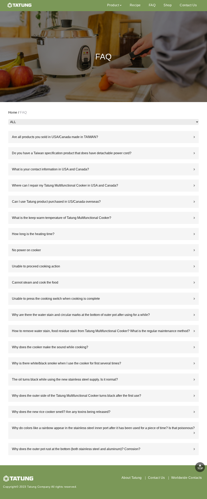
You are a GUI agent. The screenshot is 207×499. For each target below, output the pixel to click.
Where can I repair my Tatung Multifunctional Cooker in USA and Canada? (65, 185)
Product (113, 5)
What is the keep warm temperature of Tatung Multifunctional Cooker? (61, 217)
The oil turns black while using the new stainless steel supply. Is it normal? (65, 379)
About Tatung (131, 477)
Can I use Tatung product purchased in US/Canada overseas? (56, 201)
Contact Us (188, 5)
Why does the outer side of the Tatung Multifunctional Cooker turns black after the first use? (76, 395)
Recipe (135, 5)
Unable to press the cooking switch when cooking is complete (56, 298)
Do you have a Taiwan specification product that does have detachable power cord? (71, 153)
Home (12, 112)
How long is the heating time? (33, 234)
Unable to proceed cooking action (36, 266)
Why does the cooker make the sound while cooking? (50, 347)
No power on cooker (26, 250)
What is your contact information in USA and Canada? (50, 169)
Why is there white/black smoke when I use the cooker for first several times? (66, 363)
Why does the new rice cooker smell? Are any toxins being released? (61, 412)
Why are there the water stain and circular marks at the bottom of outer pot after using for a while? (81, 314)
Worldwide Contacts (186, 477)
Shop (168, 5)
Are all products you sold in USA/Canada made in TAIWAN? (55, 137)
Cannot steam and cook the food (35, 282)
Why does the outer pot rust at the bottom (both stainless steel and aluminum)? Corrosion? (76, 449)
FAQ (152, 5)
